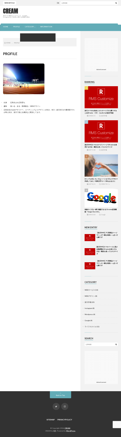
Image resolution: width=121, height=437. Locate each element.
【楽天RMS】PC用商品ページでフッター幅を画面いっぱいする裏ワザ (107, 263)
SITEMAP (51, 419)
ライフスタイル (90, 327)
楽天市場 (104, 115)
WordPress (70, 431)
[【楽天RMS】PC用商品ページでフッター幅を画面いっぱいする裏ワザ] (90, 265)
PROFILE (16, 27)
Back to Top (60, 395)
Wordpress (89, 314)
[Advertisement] (75, 13)
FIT (55, 431)
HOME (5, 27)
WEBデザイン (105, 184)
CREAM (10, 11)
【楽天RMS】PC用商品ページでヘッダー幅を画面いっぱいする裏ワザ (74, 3)
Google (103, 214)
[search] (116, 3)
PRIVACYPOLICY (64, 419)
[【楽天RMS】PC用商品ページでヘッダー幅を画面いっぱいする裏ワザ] (90, 237)
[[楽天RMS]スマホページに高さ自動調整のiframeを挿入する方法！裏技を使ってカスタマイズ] (90, 251)
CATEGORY (29, 27)
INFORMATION (46, 27)
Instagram (88, 308)
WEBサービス (90, 290)
